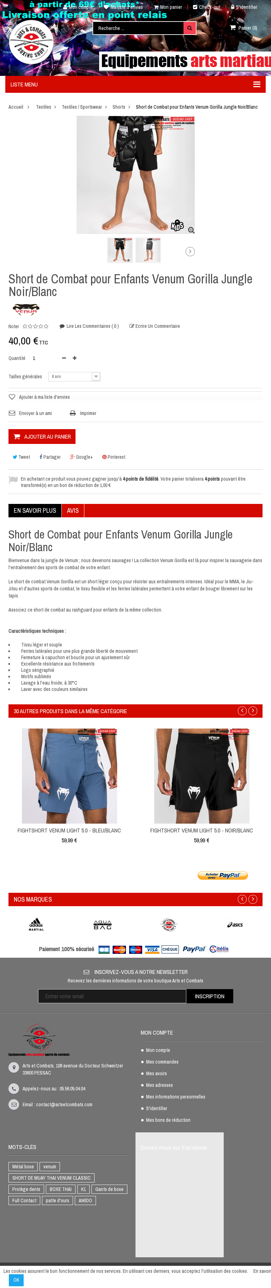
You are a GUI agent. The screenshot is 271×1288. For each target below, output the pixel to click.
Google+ (84, 457)
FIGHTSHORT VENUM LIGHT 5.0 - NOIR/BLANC (201, 830)
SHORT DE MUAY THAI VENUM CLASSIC (51, 1178)
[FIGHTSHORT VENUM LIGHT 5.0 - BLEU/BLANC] (69, 775)
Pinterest (116, 457)
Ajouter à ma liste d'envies (44, 397)
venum (49, 1166)
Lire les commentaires (92, 326)
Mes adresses (159, 1085)
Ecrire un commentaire (157, 326)
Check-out (209, 7)
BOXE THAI (61, 1189)
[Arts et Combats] (31, 42)
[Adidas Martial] (36, 925)
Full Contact (24, 1200)
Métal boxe (23, 1166)
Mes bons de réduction (168, 1120)
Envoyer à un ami (35, 413)
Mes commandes (162, 1062)
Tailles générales (25, 376)
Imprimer (88, 413)
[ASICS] (235, 925)
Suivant (190, 251)
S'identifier (246, 7)
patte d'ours (57, 1200)
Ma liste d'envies (126, 7)
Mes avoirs (156, 1074)
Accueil (15, 107)
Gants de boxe (109, 1189)
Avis (73, 510)
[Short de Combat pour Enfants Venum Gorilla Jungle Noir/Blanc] (120, 250)
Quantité (16, 358)
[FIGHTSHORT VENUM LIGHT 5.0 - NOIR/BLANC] (201, 775)
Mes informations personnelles (175, 1097)
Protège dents (26, 1189)
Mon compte (81, 7)
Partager (51, 457)
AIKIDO (85, 1200)
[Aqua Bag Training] (103, 925)
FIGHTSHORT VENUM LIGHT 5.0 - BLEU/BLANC (69, 830)
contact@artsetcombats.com (64, 1104)
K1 (83, 1189)
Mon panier (171, 7)
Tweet (23, 457)
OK (16, 1280)
